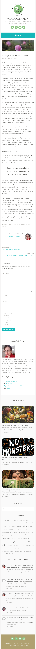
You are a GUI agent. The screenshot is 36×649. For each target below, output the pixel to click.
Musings (5, 53)
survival (3, 553)
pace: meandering (30, 545)
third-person (9, 553)
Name (5, 296)
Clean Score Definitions (22, 594)
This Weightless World (10, 381)
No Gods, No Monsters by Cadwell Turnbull (20, 254)
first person (11, 530)
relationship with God (6, 548)
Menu (19, 35)
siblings (3, 551)
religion (12, 548)
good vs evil (4, 535)
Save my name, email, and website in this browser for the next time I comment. (7, 319)
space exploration (28, 551)
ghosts (32, 532)
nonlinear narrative (23, 538)
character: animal (7, 520)
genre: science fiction (14, 532)
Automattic (23, 646)
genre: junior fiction (18, 529)
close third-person (20, 523)
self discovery (28, 548)
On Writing (19, 53)
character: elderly (25, 520)
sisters (11, 551)
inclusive (8, 535)
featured (8, 224)
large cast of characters (14, 535)
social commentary (15, 551)
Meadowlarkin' (18, 19)
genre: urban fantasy (26, 532)
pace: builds (22, 545)
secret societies (22, 548)
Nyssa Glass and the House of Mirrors (14, 386)
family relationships (15, 526)
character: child (17, 520)
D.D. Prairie (14, 58)
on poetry (26, 224)
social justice (22, 551)
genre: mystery (25, 529)
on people (20, 224)
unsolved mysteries (16, 553)
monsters (21, 535)
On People (11, 53)
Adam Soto (9, 383)
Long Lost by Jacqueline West (11, 249)
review (16, 548)
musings (14, 224)
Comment (6, 274)
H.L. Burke (9, 388)
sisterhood (7, 551)
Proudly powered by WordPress (17, 644)
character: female (8, 523)
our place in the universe (13, 545)
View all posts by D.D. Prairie (12, 236)
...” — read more (25, 430)
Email (5, 302)
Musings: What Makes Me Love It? (23, 618)
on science (24, 542)
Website (5, 308)
